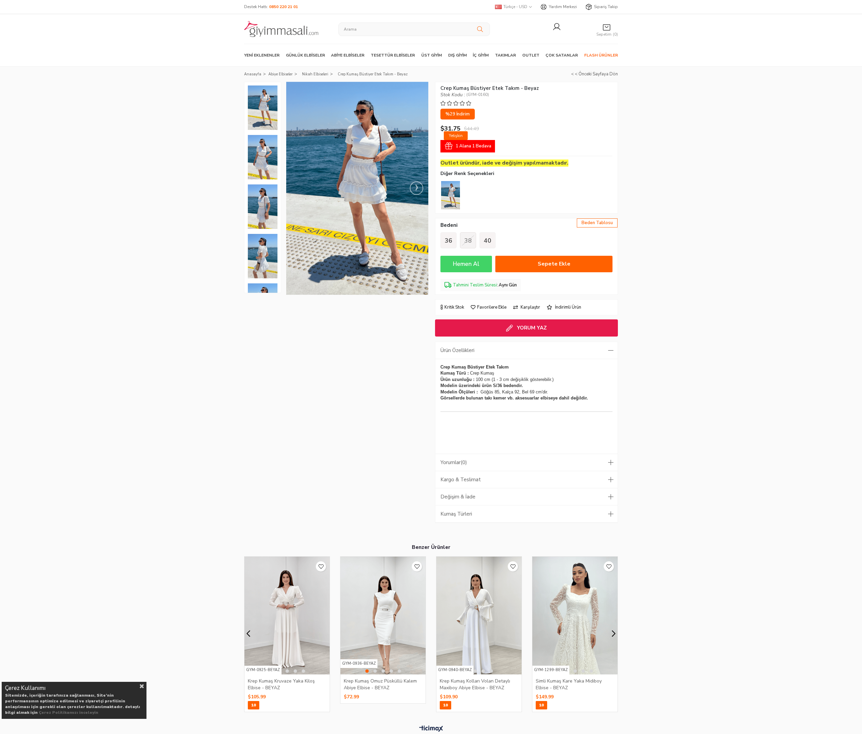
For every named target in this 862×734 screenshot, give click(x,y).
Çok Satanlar (561, 55)
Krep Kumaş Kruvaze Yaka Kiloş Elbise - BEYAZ (281, 684)
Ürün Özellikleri (457, 350)
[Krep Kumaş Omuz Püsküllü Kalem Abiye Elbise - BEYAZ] (383, 615)
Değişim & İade (457, 496)
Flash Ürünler (601, 55)
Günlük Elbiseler (305, 55)
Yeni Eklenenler (261, 55)
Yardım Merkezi (563, 6)
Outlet (530, 55)
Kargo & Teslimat (460, 479)
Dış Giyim (457, 55)
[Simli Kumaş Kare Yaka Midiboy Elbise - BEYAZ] (575, 615)
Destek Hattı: (271, 6)
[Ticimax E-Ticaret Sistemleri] (431, 729)
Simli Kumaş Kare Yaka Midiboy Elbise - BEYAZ (569, 684)
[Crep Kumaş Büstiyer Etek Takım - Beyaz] (450, 195)
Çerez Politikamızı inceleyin (68, 712)
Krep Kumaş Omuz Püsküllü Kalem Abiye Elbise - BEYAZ (380, 684)
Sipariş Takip (606, 6)
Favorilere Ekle (321, 566)
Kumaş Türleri (456, 514)
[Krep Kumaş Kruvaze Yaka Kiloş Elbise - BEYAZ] (287, 615)
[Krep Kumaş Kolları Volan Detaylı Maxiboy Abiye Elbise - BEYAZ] (479, 615)
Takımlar (505, 55)
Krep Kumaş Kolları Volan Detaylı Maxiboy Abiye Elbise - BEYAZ (475, 684)
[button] (287, 671)
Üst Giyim (431, 55)
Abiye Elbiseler (347, 55)
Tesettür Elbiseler (393, 55)
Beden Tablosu (597, 223)
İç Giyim (481, 55)
